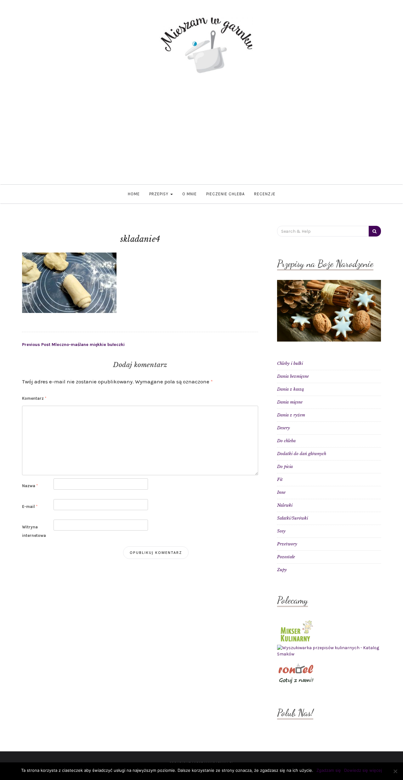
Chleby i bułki (290, 363)
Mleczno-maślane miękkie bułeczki (73, 344)
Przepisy (159, 194)
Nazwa (30, 485)
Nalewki (284, 505)
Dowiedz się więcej (363, 770)
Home (134, 194)
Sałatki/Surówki (292, 518)
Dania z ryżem (291, 415)
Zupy (282, 569)
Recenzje (264, 194)
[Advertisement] (201, 137)
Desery (283, 428)
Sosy (281, 531)
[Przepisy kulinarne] (296, 630)
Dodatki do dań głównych (301, 453)
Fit (280, 479)
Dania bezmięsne (293, 376)
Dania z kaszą (290, 389)
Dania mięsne (290, 402)
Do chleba (286, 440)
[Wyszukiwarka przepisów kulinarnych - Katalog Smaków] (329, 651)
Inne (281, 492)
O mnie (189, 194)
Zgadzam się (328, 770)
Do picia (285, 466)
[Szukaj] (375, 231)
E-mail (29, 506)
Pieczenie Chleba (225, 194)
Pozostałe (286, 557)
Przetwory (287, 544)
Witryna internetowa (34, 531)
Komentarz (34, 398)
